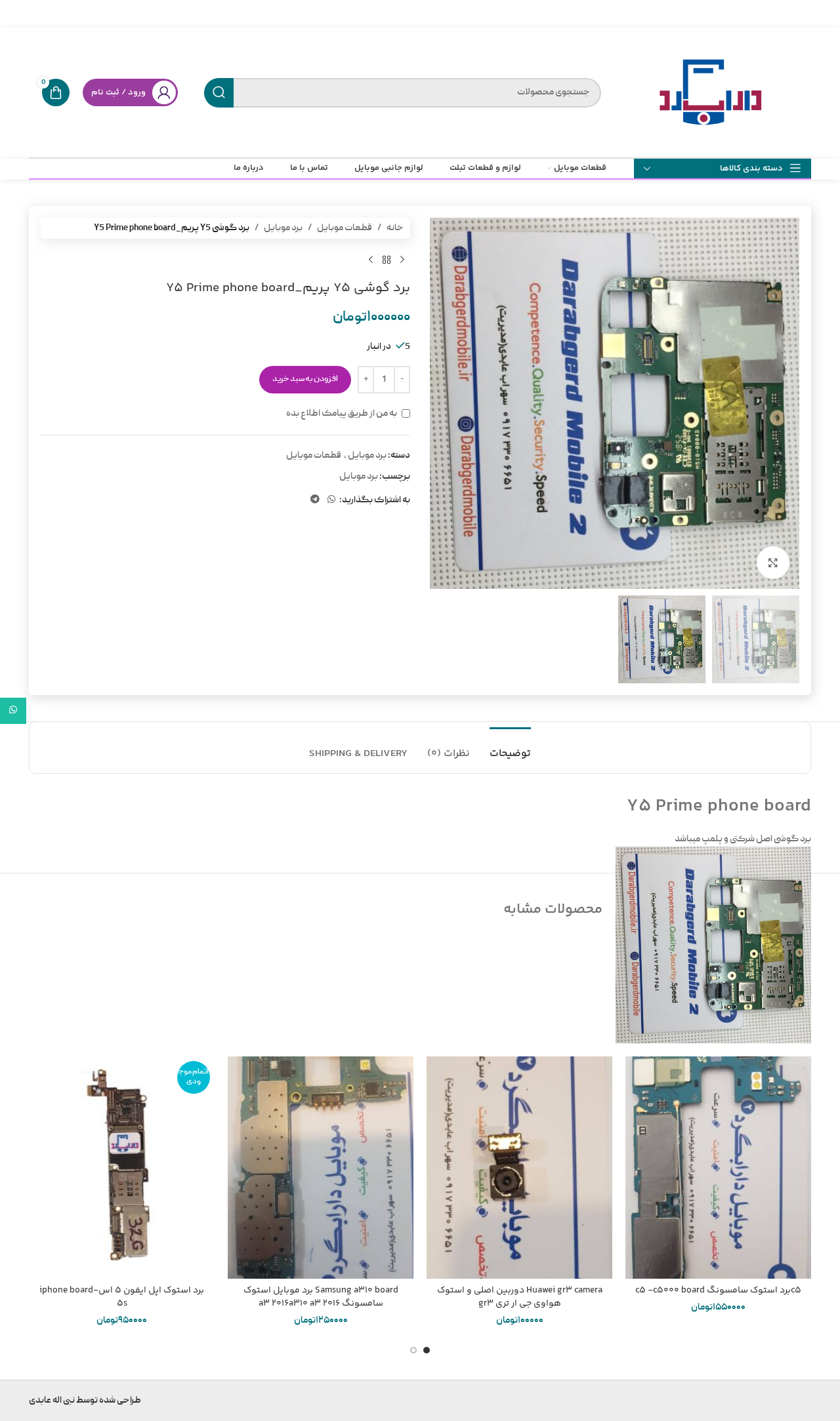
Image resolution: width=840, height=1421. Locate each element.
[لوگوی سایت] (712, 93)
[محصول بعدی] (371, 260)
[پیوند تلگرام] (315, 500)
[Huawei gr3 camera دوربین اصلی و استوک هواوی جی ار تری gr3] (519, 1167)
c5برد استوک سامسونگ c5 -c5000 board (718, 1290)
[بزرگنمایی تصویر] (773, 562)
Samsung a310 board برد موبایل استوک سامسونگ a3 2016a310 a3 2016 (320, 1297)
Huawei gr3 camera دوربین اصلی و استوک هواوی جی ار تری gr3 (519, 1297)
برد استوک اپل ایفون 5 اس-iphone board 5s (121, 1297)
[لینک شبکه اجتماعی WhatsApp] (331, 500)
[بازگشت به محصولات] (386, 260)
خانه (395, 228)
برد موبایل (283, 228)
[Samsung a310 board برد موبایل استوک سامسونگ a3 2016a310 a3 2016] (320, 1167)
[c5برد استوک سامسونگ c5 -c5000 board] (718, 1167)
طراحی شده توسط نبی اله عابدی (85, 1400)
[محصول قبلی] (402, 260)
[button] (426, 1350)
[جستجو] (219, 93)
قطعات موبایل (344, 228)
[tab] (510, 747)
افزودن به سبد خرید (305, 379)
